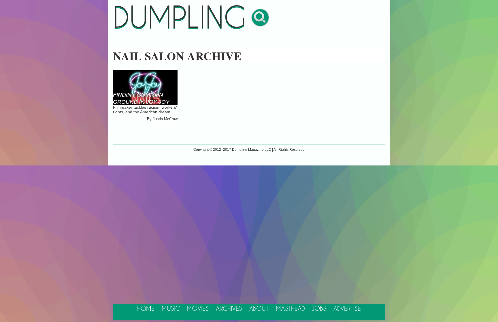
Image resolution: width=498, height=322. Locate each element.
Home (145, 309)
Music (171, 309)
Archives (229, 309)
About (259, 309)
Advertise (347, 309)
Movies (198, 309)
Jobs (319, 309)
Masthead (290, 309)
